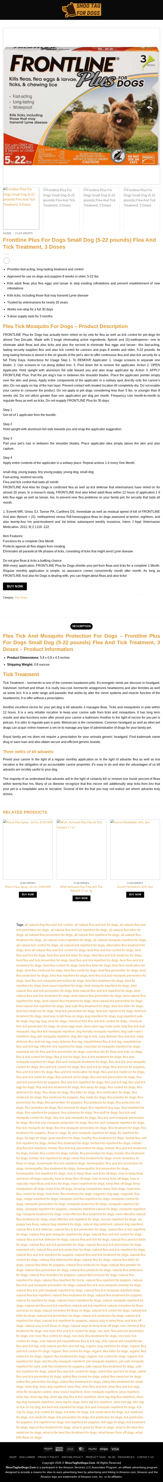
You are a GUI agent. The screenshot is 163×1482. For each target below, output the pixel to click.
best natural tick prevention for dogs (117, 1001)
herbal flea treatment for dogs (68, 1143)
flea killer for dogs (82, 1092)
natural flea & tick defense (34, 1229)
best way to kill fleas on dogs (63, 1016)
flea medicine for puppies (60, 1097)
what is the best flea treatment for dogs (70, 1432)
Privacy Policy (48, 1457)
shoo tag (22, 1396)
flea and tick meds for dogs (35, 1077)
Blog (111, 1457)
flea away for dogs (93, 1087)
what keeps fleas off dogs (116, 1432)
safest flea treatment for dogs (80, 1381)
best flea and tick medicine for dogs (116, 955)
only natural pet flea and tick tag (62, 1346)
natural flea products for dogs (90, 1270)
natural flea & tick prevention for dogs (80, 1229)
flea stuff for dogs (105, 1112)
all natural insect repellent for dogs (67, 940)
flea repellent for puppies (42, 1112)
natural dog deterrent (97, 1224)
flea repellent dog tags (104, 1107)
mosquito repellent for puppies (46, 1209)
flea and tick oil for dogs (72, 1077)
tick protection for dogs (106, 1417)
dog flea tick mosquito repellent (53, 1031)
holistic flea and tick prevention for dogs (75, 1148)
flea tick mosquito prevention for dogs (80, 1128)
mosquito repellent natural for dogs (93, 1209)
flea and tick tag (116, 1082)
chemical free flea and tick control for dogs (97, 1021)
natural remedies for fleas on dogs (66, 1310)
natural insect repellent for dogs (79, 1300)
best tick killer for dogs (127, 1006)
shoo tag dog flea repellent (116, 1396)
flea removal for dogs (72, 1107)
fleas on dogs (57, 1133)
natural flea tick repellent (33, 1295)
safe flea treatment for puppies (63, 1366)
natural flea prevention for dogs (46, 1270)
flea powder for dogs (121, 1097)
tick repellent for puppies (82, 1422)
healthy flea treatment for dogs (103, 1138)
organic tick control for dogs (106, 1356)
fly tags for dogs (36, 1138)
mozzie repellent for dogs (118, 1219)
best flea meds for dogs (80, 970)
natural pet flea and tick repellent (48, 1305)
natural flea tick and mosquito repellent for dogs (49, 1290)
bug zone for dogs (54, 1021)
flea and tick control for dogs (59, 1067)
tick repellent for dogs (49, 1422)
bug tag (34, 1021)
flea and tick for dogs (95, 1067)
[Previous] (11, 106)
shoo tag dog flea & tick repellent (73, 1396)
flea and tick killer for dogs (34, 1072)
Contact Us (145, 1457)
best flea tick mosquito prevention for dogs (54, 980)
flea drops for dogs (56, 1092)
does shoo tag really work (102, 1026)
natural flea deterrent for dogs (60, 1259)
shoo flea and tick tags (124, 1386)
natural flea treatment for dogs (73, 1295)
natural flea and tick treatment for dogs (101, 1254)
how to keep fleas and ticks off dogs (92, 1173)
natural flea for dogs (96, 1259)
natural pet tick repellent (89, 1305)
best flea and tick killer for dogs (68, 955)
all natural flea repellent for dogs (96, 935)
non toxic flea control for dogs (49, 1336)
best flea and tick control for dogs (110, 950)
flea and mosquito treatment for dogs (81, 1062)
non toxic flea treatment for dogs (94, 1336)
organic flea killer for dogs (110, 1351)
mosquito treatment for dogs (41, 1214)
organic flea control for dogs (70, 1351)
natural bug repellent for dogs (60, 1224)
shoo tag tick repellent (96, 1402)
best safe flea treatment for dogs (87, 1006)
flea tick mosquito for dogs (34, 1128)
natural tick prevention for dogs (58, 1315)
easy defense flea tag (67, 1041)
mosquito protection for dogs (87, 1204)
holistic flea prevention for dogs (91, 1153)
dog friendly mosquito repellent (97, 1031)
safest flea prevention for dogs (37, 1381)
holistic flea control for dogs (48, 1153)
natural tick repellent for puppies (64, 1320)
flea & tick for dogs (67, 1057)
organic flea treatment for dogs (64, 1356)
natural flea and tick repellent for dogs (118, 1249)
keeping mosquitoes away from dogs (99, 1188)
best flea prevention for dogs (118, 970)
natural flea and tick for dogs (89, 1239)
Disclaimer (27, 1457)
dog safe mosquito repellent (49, 1036)
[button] (5, 10)
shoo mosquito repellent (100, 1392)
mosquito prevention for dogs (45, 1204)
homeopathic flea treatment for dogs (50, 1168)
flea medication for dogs (113, 1092)
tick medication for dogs (106, 1412)
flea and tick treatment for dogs (57, 1087)
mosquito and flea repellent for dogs (84, 1199)
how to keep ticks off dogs (110, 1178)
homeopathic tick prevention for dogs (102, 1168)
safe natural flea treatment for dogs (109, 1366)
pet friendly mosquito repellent (63, 1361)
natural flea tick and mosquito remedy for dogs (108, 1285)
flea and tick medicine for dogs (122, 1072)
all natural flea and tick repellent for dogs (78, 930)
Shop (12, 1457)
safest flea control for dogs (81, 1376)
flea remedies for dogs (40, 1107)
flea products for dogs (99, 1102)
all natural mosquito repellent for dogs (119, 940)
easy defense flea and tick (117, 1036)
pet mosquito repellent (101, 1361)
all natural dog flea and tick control (49, 924)
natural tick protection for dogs (103, 1315)
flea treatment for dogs (124, 1128)
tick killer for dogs (76, 1412)
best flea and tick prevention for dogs (42, 960)
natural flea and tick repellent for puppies (44, 1254)
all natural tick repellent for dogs (82, 945)
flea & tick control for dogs (34, 1057)
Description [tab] (81, 626)
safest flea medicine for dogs (121, 1376)
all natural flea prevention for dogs (49, 935)
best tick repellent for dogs (114, 1011)
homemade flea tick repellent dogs (61, 1163)
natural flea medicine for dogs (87, 1265)
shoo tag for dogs (67, 1402)
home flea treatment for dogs (92, 1158)
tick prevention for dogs (72, 1417)
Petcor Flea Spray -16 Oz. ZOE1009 (28, 886)
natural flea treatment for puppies (119, 1295)
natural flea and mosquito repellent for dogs (59, 1234)
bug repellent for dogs (100, 1016)
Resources (126, 1457)
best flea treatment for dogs (104, 980)
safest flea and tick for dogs (117, 1371)
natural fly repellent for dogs (35, 1300)
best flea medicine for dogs (44, 970)
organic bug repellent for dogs (107, 1346)
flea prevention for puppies (63, 1102)
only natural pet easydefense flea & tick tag (70, 1341)
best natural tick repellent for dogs (40, 1006)
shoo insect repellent (67, 1392)
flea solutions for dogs (76, 1112)
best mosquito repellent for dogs (106, 985)
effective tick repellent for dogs (61, 1046)
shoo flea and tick (94, 1386)
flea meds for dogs (93, 1097)
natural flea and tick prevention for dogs (56, 1244)
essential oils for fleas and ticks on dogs (114, 1051)
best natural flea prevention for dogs (96, 995)
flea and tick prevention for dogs (112, 1077)
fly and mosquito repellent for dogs (92, 1133)
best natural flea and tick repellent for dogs (103, 990)
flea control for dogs (121, 1087)
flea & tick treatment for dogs (101, 1057)
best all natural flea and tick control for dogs (55, 950)
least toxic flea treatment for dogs (69, 1194)
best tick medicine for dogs (35, 1011)
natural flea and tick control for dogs (117, 1234)
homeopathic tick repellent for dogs (40, 1173)
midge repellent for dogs (41, 1199)
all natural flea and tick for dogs (96, 924)
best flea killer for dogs (95, 965)
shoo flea (73, 1386)
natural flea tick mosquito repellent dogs (112, 1290)
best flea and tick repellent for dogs (93, 960)
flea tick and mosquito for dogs (74, 1117)
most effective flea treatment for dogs (88, 1214)
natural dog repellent (128, 1224)
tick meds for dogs (42, 1417)
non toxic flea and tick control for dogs (69, 1331)
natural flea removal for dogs (97, 1275)
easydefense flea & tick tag (102, 1041)
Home (7, 233)
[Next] (151, 106)
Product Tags (96, 1457)
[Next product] (6, 260)
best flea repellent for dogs (68, 975)
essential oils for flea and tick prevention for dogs (50, 1051)
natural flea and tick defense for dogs (42, 1239)
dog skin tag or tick (84, 1036)
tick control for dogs (48, 1412)
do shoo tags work (69, 1026)
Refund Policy (72, 1457)
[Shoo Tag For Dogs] (81, 10)
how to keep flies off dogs (73, 1178)
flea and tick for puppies (128, 1067)
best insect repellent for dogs (62, 985)
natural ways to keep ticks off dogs (95, 1325)
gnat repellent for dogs (64, 1138)
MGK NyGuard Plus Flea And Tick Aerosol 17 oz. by (81, 888)
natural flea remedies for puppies (52, 1275)
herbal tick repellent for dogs (110, 1143)
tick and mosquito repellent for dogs (110, 1407)
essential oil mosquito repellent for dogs (112, 1046)
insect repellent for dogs (88, 1183)
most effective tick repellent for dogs (74, 1219)
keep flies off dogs (119, 1183)
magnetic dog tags (106, 1194)
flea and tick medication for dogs (77, 1072)
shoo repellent (129, 1392)
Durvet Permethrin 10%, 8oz (135, 886)
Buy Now (15, 586)
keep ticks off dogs (59, 1188)
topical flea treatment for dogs (50, 1427)
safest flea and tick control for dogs (72, 1371)
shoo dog (31, 1386)
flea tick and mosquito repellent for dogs (116, 1122)
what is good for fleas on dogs (93, 1427)
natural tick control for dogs (111, 1310)
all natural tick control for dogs (37, 945)
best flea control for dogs (60, 965)
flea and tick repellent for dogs (82, 1082)
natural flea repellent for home (63, 1280)
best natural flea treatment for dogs (66, 1001)
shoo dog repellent (53, 1386)
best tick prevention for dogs (75, 1011)
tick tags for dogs (113, 1422)
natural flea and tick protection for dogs (63, 1249)
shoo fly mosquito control (33, 1392)
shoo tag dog (39, 1396)
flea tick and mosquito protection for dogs (58, 1122)
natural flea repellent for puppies (108, 1280)
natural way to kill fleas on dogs (47, 1325)
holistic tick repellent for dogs (49, 1158)
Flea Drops (24, 233)
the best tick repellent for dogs (63, 1407)
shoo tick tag (122, 1402)
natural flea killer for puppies (45, 1265)
